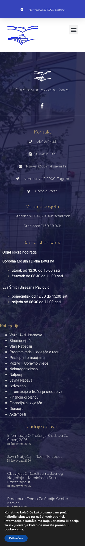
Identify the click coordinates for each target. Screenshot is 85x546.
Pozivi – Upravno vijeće (28, 363)
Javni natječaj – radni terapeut (34, 456)
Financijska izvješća (25, 403)
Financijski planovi (24, 397)
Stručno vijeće (21, 340)
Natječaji (16, 374)
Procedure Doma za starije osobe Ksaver (37, 500)
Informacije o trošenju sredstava (35, 391)
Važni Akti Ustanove (25, 335)
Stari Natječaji (20, 346)
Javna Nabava (20, 380)
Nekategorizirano (23, 369)
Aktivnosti (17, 414)
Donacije (16, 408)
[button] (73, 29)
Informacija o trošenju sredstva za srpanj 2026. (37, 437)
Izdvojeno (17, 386)
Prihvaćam (16, 538)
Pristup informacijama (27, 357)
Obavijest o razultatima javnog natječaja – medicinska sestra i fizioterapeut (35, 477)
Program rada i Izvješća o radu (34, 352)
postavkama (13, 529)
